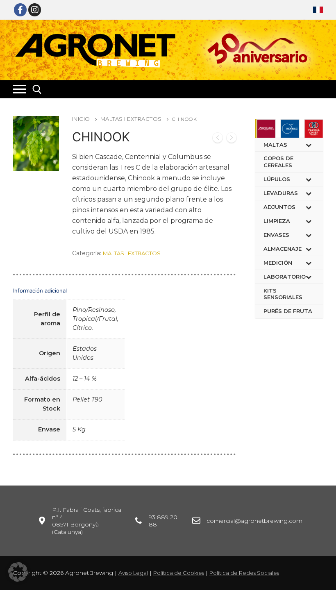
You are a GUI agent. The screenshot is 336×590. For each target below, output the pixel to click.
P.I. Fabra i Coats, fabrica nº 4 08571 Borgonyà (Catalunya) (86, 521)
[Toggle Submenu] (308, 145)
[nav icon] (19, 89)
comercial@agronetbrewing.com (254, 520)
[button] (18, 572)
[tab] (124, 362)
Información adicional (40, 290)
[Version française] (318, 10)
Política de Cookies (178, 573)
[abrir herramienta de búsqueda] (37, 89)
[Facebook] (20, 9)
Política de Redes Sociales (244, 573)
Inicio (81, 119)
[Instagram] (34, 9)
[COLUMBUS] (231, 139)
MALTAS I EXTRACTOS (131, 119)
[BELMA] (217, 139)
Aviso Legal (133, 573)
